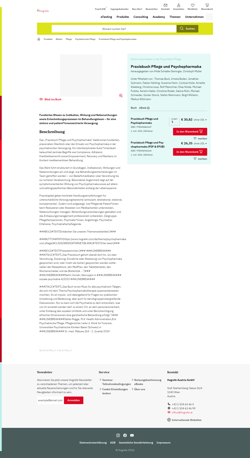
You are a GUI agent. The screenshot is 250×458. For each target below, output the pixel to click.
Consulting (141, 17)
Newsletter (152, 9)
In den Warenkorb (188, 131)
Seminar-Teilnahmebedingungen (116, 382)
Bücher (59, 39)
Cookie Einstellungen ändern (115, 391)
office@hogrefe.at (182, 412)
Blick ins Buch (52, 99)
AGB (112, 442)
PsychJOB (100, 9)
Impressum (164, 442)
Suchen (190, 28)
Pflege (69, 39)
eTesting (106, 17)
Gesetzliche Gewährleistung (136, 442)
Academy (159, 17)
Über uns (139, 389)
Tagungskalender (119, 9)
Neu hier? (137, 9)
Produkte (123, 17)
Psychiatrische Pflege (85, 39)
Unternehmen (194, 17)
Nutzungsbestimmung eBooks (147, 382)
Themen (175, 17)
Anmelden (73, 400)
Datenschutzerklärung (93, 442)
